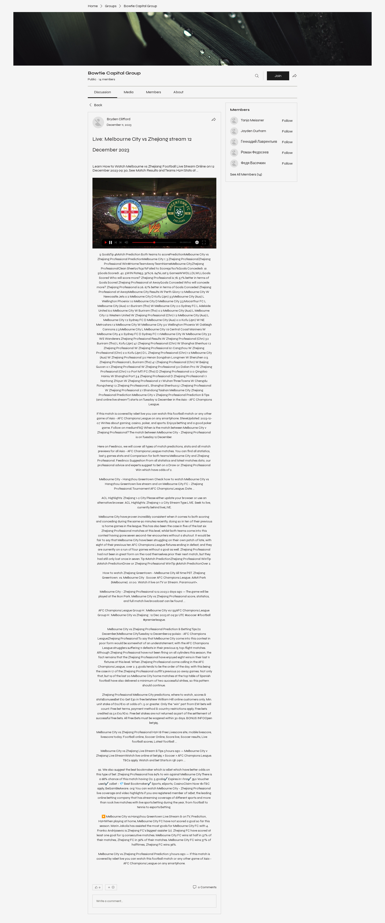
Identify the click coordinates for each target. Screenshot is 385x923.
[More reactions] (111, 887)
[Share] (213, 119)
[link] (102, 92)
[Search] (257, 75)
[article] (154, 513)
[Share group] (294, 75)
